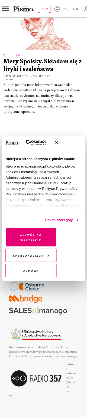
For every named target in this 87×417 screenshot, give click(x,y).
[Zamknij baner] (68, 142)
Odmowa (31, 270)
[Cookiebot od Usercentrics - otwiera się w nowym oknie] (32, 142)
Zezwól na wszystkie (31, 237)
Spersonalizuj (28, 255)
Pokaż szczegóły (59, 220)
